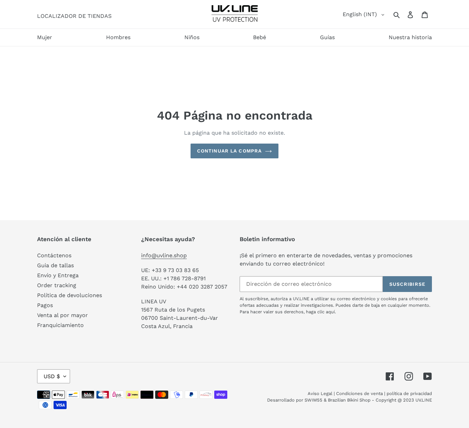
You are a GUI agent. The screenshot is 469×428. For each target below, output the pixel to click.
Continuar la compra (229, 151)
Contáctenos (54, 255)
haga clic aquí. (321, 311)
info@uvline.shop (164, 255)
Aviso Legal (320, 393)
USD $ (52, 376)
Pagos (45, 305)
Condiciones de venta (359, 393)
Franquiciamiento (60, 325)
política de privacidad (409, 393)
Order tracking (56, 285)
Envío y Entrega (58, 275)
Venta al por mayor (62, 315)
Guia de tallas (55, 265)
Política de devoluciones (69, 295)
